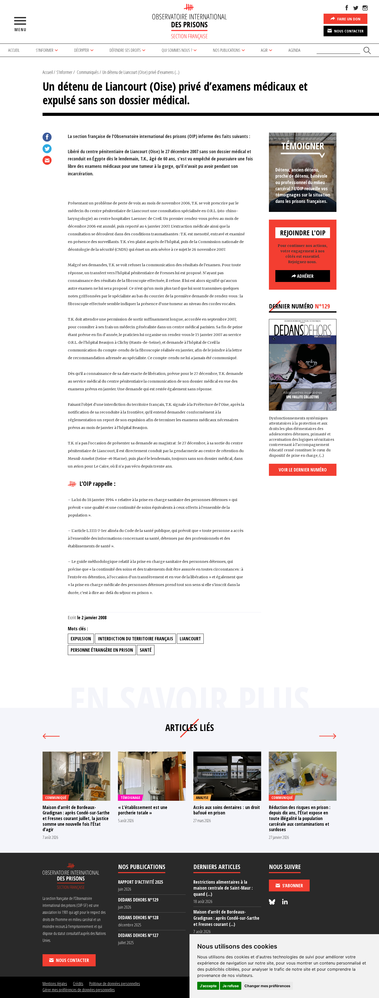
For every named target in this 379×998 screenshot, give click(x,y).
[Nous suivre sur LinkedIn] (285, 902)
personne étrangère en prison (102, 650)
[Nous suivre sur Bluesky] (273, 902)
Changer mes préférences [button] (267, 986)
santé (146, 650)
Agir (264, 50)
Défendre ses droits (125, 50)
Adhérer (305, 276)
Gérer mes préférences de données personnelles (79, 990)
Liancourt (190, 638)
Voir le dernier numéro (303, 470)
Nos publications (226, 50)
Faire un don (348, 18)
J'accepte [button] (208, 986)
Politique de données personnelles (114, 983)
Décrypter (81, 50)
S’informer (44, 50)
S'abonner (292, 885)
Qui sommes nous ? (177, 50)
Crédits (78, 983)
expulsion (81, 638)
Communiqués (88, 72)
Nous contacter (348, 30)
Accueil (14, 50)
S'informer (64, 72)
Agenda (294, 50)
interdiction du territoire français (135, 638)
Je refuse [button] (231, 986)
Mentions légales (55, 983)
